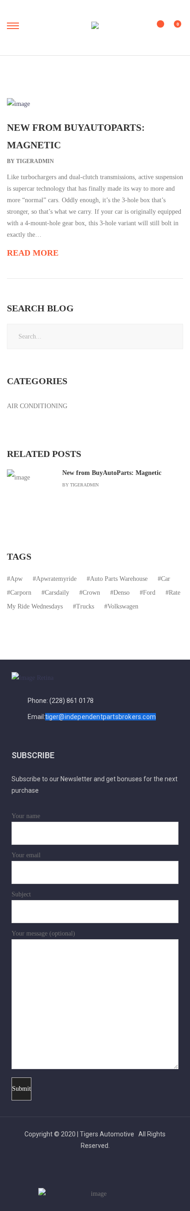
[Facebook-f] (70, 1175)
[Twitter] (83, 1175)
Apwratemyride (56, 578)
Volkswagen (122, 606)
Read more (33, 252)
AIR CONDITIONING (37, 406)
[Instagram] (120, 1175)
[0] (171, 28)
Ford (149, 592)
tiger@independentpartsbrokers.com (100, 716)
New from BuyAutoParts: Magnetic (111, 472)
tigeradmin (35, 161)
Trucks (85, 606)
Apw (16, 578)
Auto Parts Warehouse (119, 578)
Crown (91, 592)
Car (165, 578)
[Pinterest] (108, 1175)
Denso (121, 592)
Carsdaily (57, 592)
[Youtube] (95, 1175)
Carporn (20, 592)
